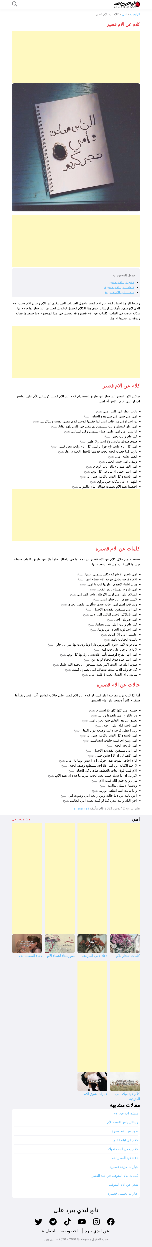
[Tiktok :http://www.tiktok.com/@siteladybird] (67, 1225)
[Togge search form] (14, 4)
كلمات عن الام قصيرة (119, 287)
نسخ (99, 411)
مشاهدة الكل (21, 819)
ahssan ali (81, 808)
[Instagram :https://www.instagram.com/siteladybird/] (96, 1225)
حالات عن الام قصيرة (119, 292)
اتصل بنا (47, 1230)
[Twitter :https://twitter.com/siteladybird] (38, 1225)
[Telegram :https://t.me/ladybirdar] (53, 1225)
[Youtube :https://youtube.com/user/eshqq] (81, 1225)
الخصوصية (70, 1230)
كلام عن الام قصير (121, 282)
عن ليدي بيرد (97, 1230)
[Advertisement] (76, 57)
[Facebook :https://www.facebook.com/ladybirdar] (110, 1225)
